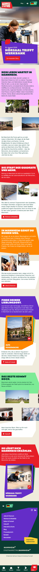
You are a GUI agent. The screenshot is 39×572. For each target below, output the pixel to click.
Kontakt (6, 535)
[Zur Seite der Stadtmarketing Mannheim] (17, 550)
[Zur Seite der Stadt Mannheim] (10, 547)
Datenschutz (30, 541)
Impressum (30, 539)
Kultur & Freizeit (9, 521)
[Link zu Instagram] (32, 510)
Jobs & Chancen (9, 516)
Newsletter (7, 537)
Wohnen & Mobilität (10, 518)
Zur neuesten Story (13, 58)
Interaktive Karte (9, 527)
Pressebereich (8, 532)
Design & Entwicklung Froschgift (25, 556)
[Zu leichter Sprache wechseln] (27, 3)
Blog (22, 3)
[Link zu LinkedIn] (35, 510)
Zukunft (6, 524)
